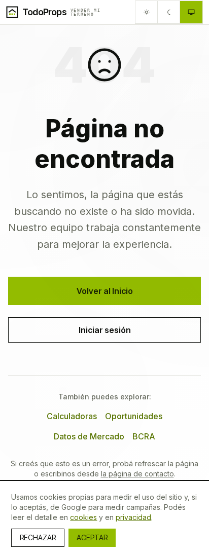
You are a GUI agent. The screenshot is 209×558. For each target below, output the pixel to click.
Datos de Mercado (89, 436)
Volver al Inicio (105, 291)
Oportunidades (133, 416)
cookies (83, 517)
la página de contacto (137, 473)
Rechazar (38, 537)
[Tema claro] (146, 12)
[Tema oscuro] (169, 12)
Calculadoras (72, 416)
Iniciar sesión (105, 330)
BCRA (143, 436)
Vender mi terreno (86, 12)
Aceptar (92, 537)
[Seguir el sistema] (191, 12)
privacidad (133, 517)
